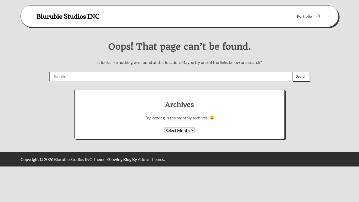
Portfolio (304, 16)
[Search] (318, 16)
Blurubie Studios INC (68, 16)
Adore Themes (151, 159)
